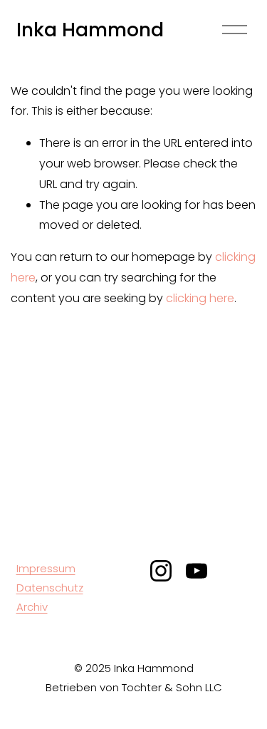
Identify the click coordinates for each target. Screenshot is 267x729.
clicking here (200, 298)
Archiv (32, 606)
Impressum (45, 568)
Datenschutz (49, 587)
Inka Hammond (90, 29)
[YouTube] (196, 570)
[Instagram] (161, 570)
